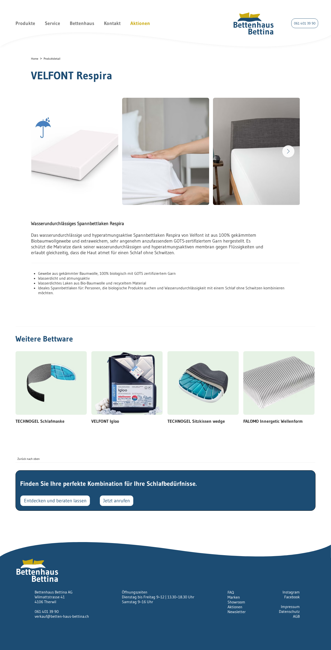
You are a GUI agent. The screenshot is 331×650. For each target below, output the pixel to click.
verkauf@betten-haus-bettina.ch (62, 616)
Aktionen (235, 606)
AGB (296, 616)
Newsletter (237, 611)
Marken (234, 597)
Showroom (236, 602)
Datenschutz (289, 611)
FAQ (231, 592)
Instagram (291, 592)
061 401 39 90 (47, 611)
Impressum (290, 606)
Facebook (292, 596)
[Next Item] (288, 151)
